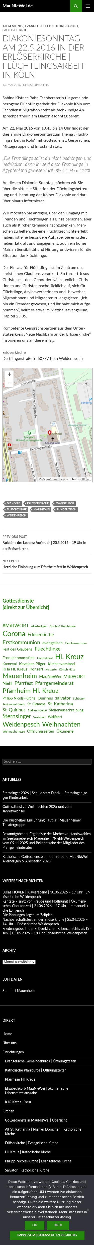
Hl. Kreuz (69, 657)
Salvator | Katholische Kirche (27, 1170)
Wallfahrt (55, 717)
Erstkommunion (21, 642)
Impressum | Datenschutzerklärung (47, 1235)
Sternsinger (17, 716)
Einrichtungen (13, 1052)
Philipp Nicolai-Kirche (19, 698)
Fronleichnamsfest (19, 658)
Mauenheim (20, 676)
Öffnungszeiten (40, 731)
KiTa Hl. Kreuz (15, 669)
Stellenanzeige (37, 710)
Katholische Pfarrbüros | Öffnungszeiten (35, 1070)
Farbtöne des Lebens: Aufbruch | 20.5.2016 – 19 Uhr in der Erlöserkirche (44, 543)
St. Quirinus (14, 710)
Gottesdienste (15, 30)
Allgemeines (13, 26)
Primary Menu (88, 6)
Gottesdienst (45, 658)
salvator (63, 698)
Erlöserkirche (38, 503)
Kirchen (8, 1111)
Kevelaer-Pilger (32, 664)
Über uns (10, 1043)
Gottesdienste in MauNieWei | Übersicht (36, 1120)
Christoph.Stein (36, 84)
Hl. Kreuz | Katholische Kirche (28, 1152)
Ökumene (64, 731)
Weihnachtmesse (14, 731)
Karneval (10, 664)
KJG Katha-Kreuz (18, 1102)
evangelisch (35, 26)
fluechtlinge (17, 509)
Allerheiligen (39, 626)
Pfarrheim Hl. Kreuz (31, 691)
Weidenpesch (16, 515)
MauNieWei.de (18, 6)
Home (7, 1034)
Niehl (7, 683)
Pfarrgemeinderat (54, 683)
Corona (14, 634)
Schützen (79, 698)
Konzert (36, 669)
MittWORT (74, 676)
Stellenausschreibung (66, 710)
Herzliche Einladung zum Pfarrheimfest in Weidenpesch (45, 564)
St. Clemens (36, 704)
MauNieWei (42, 509)
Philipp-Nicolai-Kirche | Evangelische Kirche (38, 1161)
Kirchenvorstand (61, 664)
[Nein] (87, 1210)
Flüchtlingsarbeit (62, 26)
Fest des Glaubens (17, 649)
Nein (58, 1225)
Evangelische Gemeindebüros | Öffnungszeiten (40, 1061)
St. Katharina (60, 704)
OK (34, 1225)
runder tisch (66, 509)
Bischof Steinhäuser (63, 626)
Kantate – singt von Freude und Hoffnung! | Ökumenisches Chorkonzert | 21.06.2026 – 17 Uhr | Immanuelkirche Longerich (46, 906)
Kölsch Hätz (67, 669)
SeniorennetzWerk (14, 704)
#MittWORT (16, 626)
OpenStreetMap (53, 479)
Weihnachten (61, 724)
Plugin (85, 479)
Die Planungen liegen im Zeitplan (28, 915)
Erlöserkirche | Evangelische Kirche (31, 1143)
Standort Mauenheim (19, 991)
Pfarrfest (24, 683)
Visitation (39, 717)
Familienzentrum (76, 643)
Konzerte (51, 669)
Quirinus (45, 698)
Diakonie (13, 503)
